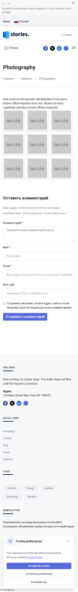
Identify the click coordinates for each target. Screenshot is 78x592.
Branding (12, 496)
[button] (11, 48)
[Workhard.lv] (66, 48)
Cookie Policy (35, 557)
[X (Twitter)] (52, 48)
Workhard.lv (7, 589)
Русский (23, 21)
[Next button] (3, 3)
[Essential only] (68, 541)
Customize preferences (39, 574)
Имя (6, 247)
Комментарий (12, 222)
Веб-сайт (9, 284)
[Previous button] (8, 3)
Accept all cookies (39, 566)
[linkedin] (59, 48)
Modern (32, 496)
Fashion (48, 488)
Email (7, 266)
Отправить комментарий (25, 317)
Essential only (39, 582)
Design (30, 488)
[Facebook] (45, 48)
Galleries (26, 78)
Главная (8, 78)
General (11, 488)
